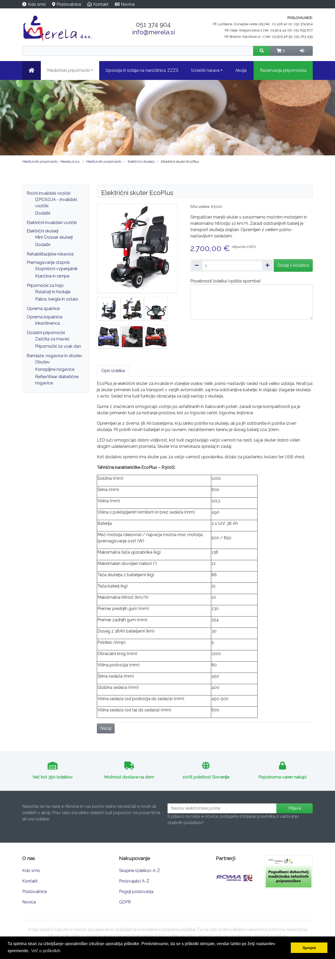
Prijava (294, 808)
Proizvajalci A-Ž (134, 881)
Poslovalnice (69, 4)
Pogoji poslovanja (136, 891)
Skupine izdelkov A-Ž (139, 870)
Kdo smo (37, 4)
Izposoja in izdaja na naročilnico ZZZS (141, 70)
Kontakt (101, 4)
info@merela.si (153, 32)
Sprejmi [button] (309, 948)
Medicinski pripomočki (68, 70)
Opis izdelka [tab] (113, 370)
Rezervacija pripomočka (283, 70)
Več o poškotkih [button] (45, 951)
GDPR (125, 902)
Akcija (241, 70)
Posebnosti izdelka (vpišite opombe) (225, 281)
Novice (128, 4)
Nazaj (105, 728)
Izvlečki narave (205, 70)
